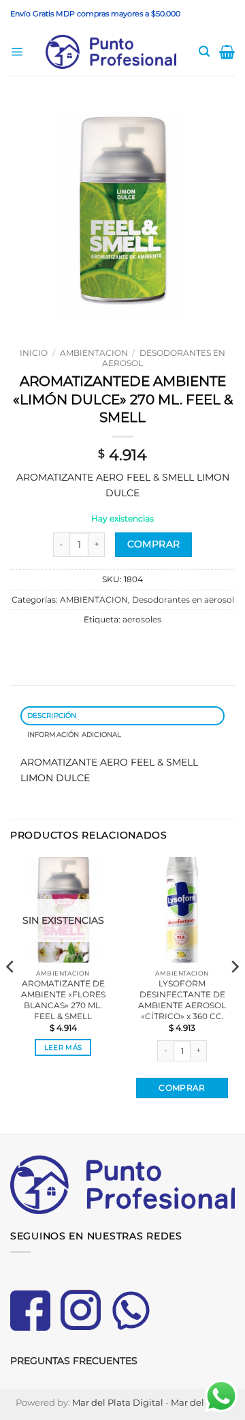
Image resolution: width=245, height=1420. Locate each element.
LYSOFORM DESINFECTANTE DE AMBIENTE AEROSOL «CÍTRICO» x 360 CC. (182, 999)
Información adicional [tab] (74, 734)
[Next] (234, 994)
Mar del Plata (200, 1402)
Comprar (153, 544)
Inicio (34, 353)
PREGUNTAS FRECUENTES (73, 1361)
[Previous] (11, 994)
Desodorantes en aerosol (163, 358)
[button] (16, 52)
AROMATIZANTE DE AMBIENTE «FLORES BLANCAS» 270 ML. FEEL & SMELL (63, 999)
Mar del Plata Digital (117, 1402)
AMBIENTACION (94, 353)
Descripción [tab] (52, 715)
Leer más (63, 1047)
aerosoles (141, 619)
